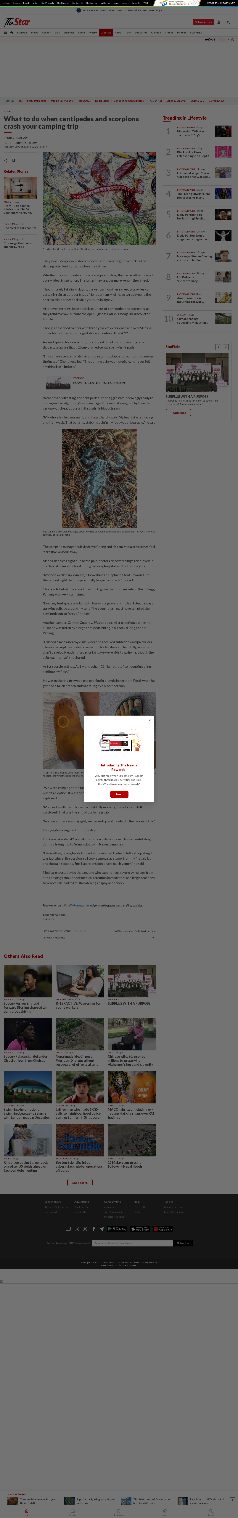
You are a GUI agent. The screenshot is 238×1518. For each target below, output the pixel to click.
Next (119, 794)
